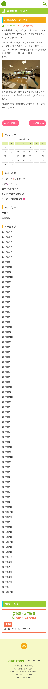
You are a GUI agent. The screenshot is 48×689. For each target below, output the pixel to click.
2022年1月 (7, 507)
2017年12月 (7, 557)
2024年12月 (7, 332)
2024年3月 (7, 377)
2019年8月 (7, 532)
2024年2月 (7, 382)
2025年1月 (7, 327)
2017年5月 (7, 577)
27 (36, 160)
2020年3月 (7, 522)
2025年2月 (7, 322)
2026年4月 (7, 252)
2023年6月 (7, 422)
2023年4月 (7, 432)
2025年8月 (7, 292)
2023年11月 (7, 397)
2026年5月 (7, 247)
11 (24, 152)
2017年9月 (7, 562)
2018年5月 (7, 552)
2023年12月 (7, 392)
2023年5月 (7, 427)
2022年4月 (7, 492)
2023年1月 (7, 447)
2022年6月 (7, 482)
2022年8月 (7, 472)
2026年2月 (7, 262)
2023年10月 (7, 402)
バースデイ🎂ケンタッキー (14, 179)
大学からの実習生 (10, 189)
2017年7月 (7, 567)
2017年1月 (7, 587)
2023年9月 (7, 407)
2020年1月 (7, 527)
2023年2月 (7, 442)
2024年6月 (7, 362)
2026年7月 (7, 237)
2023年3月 (7, 437)
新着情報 (6, 218)
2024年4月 (7, 372)
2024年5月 (7, 367)
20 (36, 156)
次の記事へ (36, 123)
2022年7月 (7, 477)
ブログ (5, 213)
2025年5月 (7, 307)
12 (30, 152)
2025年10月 (7, 282)
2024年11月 (7, 337)
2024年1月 (7, 387)
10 (18, 152)
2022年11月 (7, 457)
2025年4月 (7, 312)
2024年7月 (7, 357)
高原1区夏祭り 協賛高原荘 (14, 194)
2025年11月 (7, 277)
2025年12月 (7, 272)
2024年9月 (7, 347)
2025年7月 (7, 297)
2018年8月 (7, 547)
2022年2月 (7, 502)
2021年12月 (7, 512)
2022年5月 (7, 487)
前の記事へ (12, 123)
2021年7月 (7, 517)
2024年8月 (7, 352)
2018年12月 (7, 542)
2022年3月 (7, 497)
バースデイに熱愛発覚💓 (13, 199)
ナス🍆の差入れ (9, 184)
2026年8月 (7, 232)
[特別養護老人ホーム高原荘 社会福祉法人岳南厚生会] (24, 4)
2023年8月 (7, 412)
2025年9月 (7, 287)
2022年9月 (7, 467)
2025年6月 (7, 302)
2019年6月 (7, 537)
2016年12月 (7, 592)
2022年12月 (7, 452)
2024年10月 (7, 342)
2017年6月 (7, 572)
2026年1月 (7, 267)
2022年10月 (7, 462)
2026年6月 (7, 242)
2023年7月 (7, 417)
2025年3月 (7, 317)
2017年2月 (7, 582)
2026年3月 (7, 257)
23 (11, 160)
